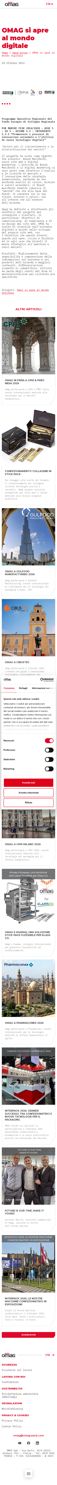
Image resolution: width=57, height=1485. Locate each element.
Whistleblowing (12, 1408)
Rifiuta (28, 802)
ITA (48, 3)
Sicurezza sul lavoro (17, 1370)
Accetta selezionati (29, 792)
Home (5, 52)
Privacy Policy (12, 1420)
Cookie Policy (12, 1426)
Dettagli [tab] (23, 688)
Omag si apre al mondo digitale (25, 291)
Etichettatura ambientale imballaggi (20, 1395)
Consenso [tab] (8, 688)
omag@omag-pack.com (28, 1435)
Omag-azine (20, 52)
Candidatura (10, 1382)
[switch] (49, 750)
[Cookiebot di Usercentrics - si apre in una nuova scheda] (41, 680)
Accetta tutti (28, 782)
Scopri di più (28, 1335)
